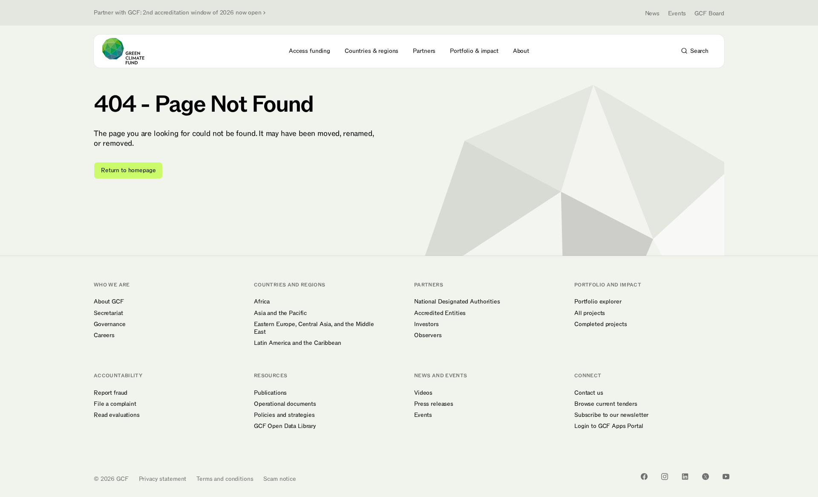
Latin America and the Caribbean (297, 343)
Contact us (588, 393)
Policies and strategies (284, 415)
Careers (104, 335)
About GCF (109, 302)
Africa (262, 302)
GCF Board (709, 13)
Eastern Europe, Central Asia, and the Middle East (314, 328)
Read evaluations (117, 415)
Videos (423, 393)
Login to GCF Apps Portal (608, 426)
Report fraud (110, 393)
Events (677, 13)
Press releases (433, 404)
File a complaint (115, 404)
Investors (426, 324)
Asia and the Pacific (280, 313)
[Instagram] (664, 476)
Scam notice (279, 479)
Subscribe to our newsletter (611, 415)
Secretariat (108, 313)
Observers (428, 335)
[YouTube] (726, 476)
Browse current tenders (605, 404)
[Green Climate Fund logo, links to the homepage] (128, 51)
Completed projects (600, 324)
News (652, 13)
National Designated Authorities (457, 302)
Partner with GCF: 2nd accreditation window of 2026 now (178, 13)
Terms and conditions (224, 479)
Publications (270, 393)
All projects (589, 313)
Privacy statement (163, 479)
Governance (110, 324)
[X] (705, 476)
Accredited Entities (440, 313)
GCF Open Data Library (285, 426)
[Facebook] (644, 476)
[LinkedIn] (685, 476)
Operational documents (285, 404)
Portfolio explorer (597, 302)
